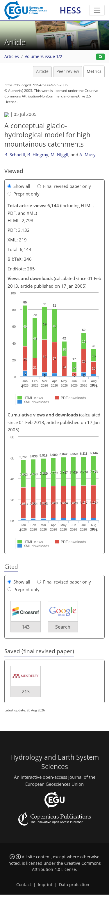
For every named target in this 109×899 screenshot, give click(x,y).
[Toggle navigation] (97, 10)
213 (26, 691)
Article (42, 71)
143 (26, 627)
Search (62, 627)
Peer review (67, 71)
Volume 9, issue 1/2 (43, 56)
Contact (23, 884)
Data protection (74, 884)
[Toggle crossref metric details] (25, 611)
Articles (11, 56)
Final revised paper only (67, 186)
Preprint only (26, 194)
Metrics (94, 71)
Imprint (45, 884)
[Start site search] (100, 57)
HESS (70, 10)
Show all (21, 186)
